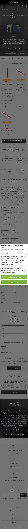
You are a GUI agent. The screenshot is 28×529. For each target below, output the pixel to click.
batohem (17, 204)
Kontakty (14, 522)
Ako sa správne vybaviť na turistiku (10, 239)
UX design (7, 527)
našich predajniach (7, 172)
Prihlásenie (22, 6)
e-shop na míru (13, 527)
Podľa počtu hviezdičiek (17, 342)
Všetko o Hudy (14, 507)
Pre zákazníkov (14, 510)
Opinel (13, 295)
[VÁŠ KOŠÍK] (26, 6)
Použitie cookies (20, 270)
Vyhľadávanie (18, 6)
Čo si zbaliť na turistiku (7, 242)
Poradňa (14, 514)
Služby (14, 518)
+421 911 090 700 (15, 463)
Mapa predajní (14, 453)
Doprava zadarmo (6, 159)
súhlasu (5, 500)
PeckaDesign (21, 527)
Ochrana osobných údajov (8, 272)
